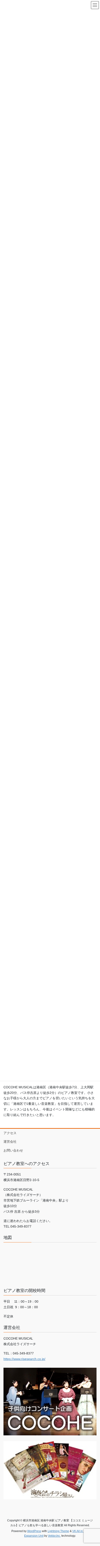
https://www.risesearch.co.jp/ (24, 1359)
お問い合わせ (13, 1150)
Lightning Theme (58, 1531)
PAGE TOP (93, 1495)
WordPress (34, 1531)
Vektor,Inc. (54, 1535)
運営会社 (10, 1141)
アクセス (10, 1133)
